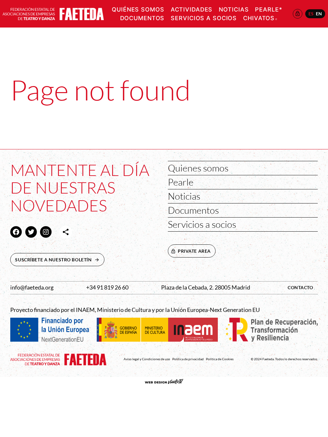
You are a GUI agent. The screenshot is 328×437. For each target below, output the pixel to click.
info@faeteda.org (31, 287)
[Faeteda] (53, 13)
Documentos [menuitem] (142, 18)
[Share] (65, 232)
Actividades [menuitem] (192, 9)
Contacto (300, 287)
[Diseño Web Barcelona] (164, 382)
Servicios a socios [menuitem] (204, 18)
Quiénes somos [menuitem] (138, 9)
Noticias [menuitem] (234, 9)
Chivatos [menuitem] (260, 18)
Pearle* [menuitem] (268, 9)
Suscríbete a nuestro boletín (59, 259)
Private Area (194, 251)
